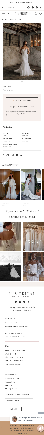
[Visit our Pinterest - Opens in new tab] (37, 7)
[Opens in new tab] (10, 236)
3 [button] (22, 81)
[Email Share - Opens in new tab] (21, 155)
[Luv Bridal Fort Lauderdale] (22, 13)
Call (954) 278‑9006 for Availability (22, 107)
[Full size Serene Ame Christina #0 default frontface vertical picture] (22, 51)
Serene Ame (15, 20)
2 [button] (21, 81)
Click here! (27, 310)
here (25, 433)
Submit (13, 409)
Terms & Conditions (14, 379)
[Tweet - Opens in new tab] (13, 155)
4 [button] (23, 81)
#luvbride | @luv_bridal (22, 216)
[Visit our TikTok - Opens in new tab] (41, 7)
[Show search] (8, 14)
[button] (10, 7)
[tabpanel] (22, 51)
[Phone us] (3, 7)
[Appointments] (36, 14)
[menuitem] (3, 7)
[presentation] (10, 184)
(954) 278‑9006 (11, 323)
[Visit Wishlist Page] (40, 13)
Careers (8, 385)
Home (5, 20)
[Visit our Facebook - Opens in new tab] (28, 7)
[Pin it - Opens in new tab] (17, 155)
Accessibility (10, 382)
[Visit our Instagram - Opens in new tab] (32, 7)
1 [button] (20, 81)
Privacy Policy (11, 388)
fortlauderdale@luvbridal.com (16, 326)
